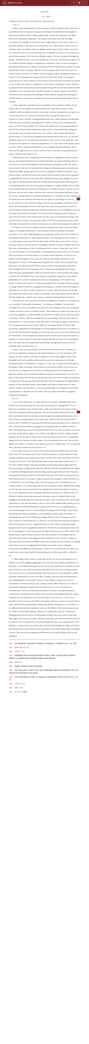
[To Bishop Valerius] (73, 3)
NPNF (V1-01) (15, 3)
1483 (35, 154)
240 (78, 199)
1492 (76, 461)
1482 (16, 119)
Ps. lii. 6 (18, 691)
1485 (18, 234)
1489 (34, 402)
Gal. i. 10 (18, 687)
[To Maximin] (84, 3)
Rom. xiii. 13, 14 (22, 647)
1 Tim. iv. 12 (20, 683)
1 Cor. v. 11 (19, 651)
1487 (21, 322)
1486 (44, 304)
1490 (25, 444)
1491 (44, 447)
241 (78, 412)
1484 (66, 199)
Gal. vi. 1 (18, 662)
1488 (35, 346)
